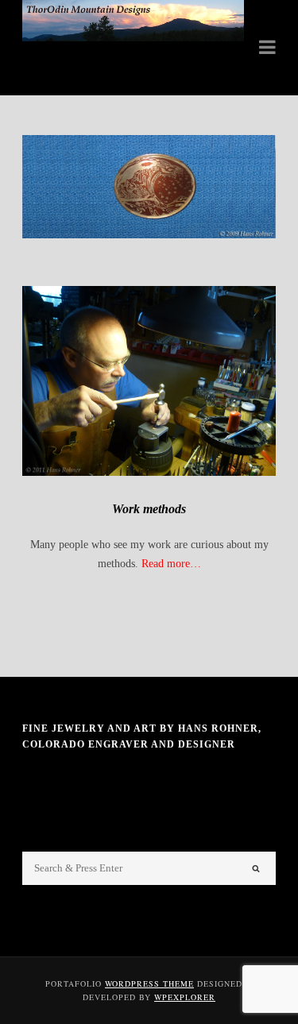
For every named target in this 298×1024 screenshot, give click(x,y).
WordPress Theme (149, 983)
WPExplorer (184, 997)
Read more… (171, 564)
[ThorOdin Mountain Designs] (133, 38)
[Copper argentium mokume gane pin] (149, 186)
